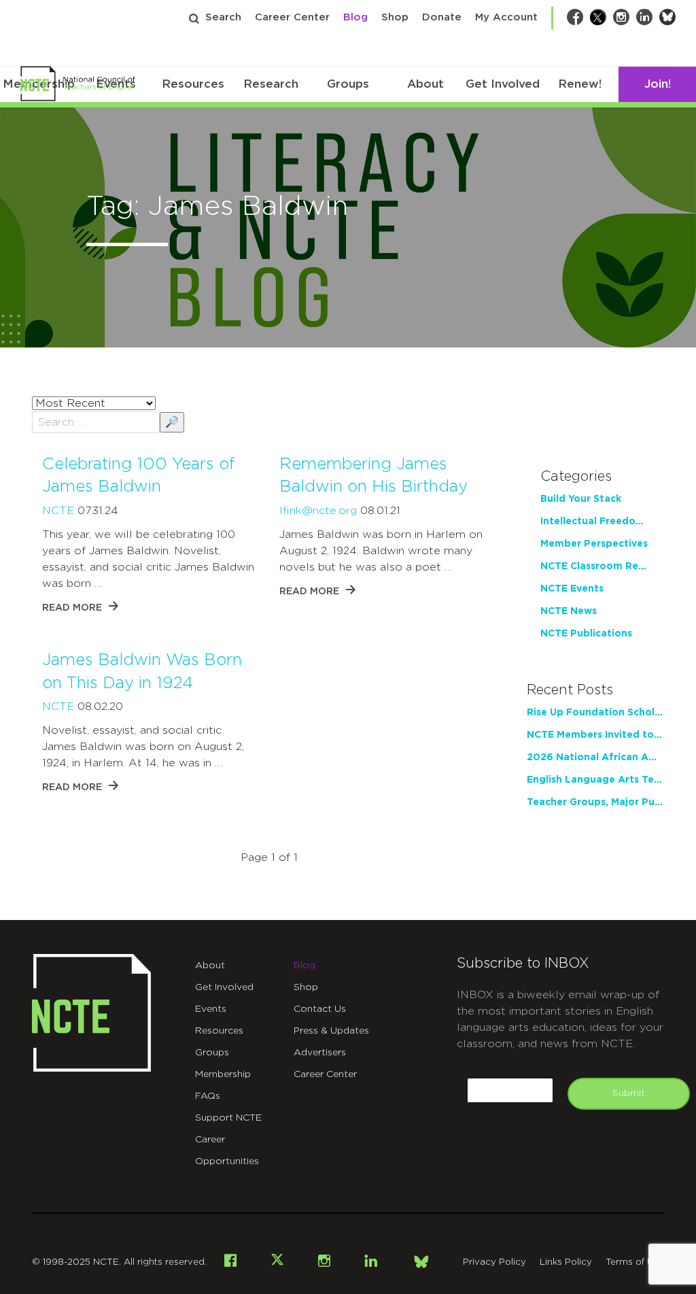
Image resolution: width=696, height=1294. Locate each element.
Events (210, 1009)
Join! (657, 84)
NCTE (58, 510)
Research (270, 84)
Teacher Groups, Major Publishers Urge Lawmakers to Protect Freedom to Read (596, 802)
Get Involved (503, 84)
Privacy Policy (494, 1262)
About (425, 84)
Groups (348, 84)
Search (223, 17)
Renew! (580, 84)
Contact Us (320, 1009)
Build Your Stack (580, 499)
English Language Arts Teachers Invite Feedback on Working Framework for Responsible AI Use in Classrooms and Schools (596, 780)
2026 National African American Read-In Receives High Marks (596, 757)
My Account (506, 17)
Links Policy (566, 1262)
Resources (193, 84)
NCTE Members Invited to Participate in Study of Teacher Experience (596, 735)
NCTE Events (572, 589)
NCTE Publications (586, 634)
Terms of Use (635, 1262)
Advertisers (320, 1052)
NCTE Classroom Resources (595, 566)
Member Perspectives (594, 544)
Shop (394, 17)
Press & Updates (331, 1031)
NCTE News (568, 611)
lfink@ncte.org (318, 510)
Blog (355, 17)
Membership (223, 1074)
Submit (628, 1093)
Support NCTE (228, 1118)
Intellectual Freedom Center (595, 521)
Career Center (292, 17)
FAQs (207, 1096)
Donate (442, 17)
